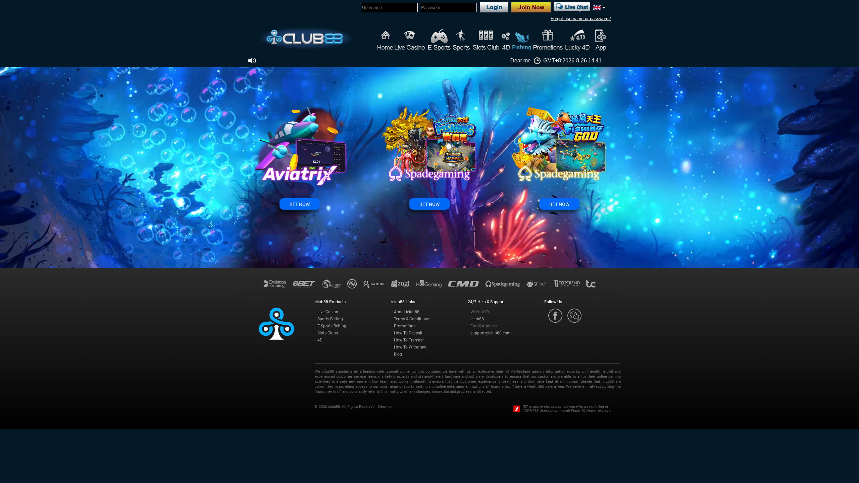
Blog (398, 354)
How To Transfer (409, 340)
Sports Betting (330, 319)
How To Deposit (408, 333)
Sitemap (384, 407)
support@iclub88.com (490, 333)
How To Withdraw (410, 347)
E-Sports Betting (331, 326)
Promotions (404, 326)
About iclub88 (406, 312)
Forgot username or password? (581, 18)
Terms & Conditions (411, 319)
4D (319, 340)
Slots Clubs (327, 333)
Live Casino (327, 312)
